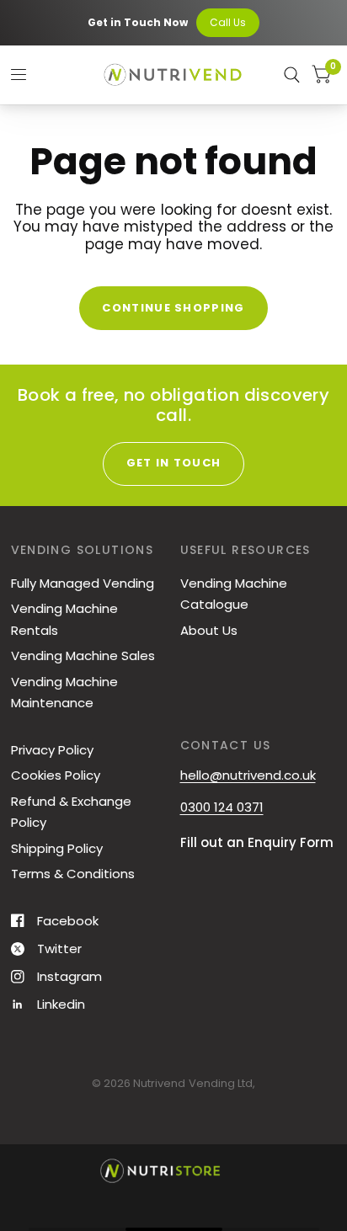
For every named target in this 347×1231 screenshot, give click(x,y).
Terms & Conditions (73, 873)
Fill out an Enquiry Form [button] (257, 842)
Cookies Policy (55, 775)
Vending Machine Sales (83, 655)
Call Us (228, 22)
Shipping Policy (57, 848)
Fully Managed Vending (82, 583)
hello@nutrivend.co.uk (248, 775)
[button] (77, 1229)
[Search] (292, 74)
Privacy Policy (52, 750)
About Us (209, 630)
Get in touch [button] (174, 463)
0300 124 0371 (222, 807)
